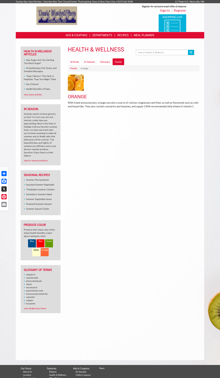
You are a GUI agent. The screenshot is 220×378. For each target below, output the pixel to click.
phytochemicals (34, 281)
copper (29, 300)
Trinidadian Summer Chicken (40, 189)
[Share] (4, 173)
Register (180, 10)
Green (49, 241)
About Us (27, 371)
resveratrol (31, 287)
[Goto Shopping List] (172, 22)
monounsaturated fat (37, 293)
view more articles (33, 94)
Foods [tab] (118, 61)
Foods (73, 68)
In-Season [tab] (89, 61)
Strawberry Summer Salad (39, 194)
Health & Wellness (57, 375)
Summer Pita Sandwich (37, 179)
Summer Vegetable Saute (39, 199)
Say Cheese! (32, 84)
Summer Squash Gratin (37, 208)
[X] (4, 189)
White (36, 250)
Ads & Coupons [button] (76, 35)
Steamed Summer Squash (39, 204)
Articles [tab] (74, 61)
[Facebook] (4, 181)
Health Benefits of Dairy (38, 89)
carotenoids (32, 277)
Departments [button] (102, 35)
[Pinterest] (4, 197)
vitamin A (30, 274)
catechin (30, 297)
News (102, 368)
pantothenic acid (34, 290)
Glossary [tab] (105, 61)
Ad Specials (81, 371)
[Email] (4, 204)
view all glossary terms (35, 308)
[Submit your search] (191, 52)
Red (40, 241)
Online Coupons (83, 375)
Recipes (123, 35)
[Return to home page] (56, 15)
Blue (32, 241)
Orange (44, 250)
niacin (29, 284)
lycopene (30, 303)
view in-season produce (36, 160)
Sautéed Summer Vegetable (40, 184)
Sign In (165, 10)
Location (27, 375)
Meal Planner (144, 35)
